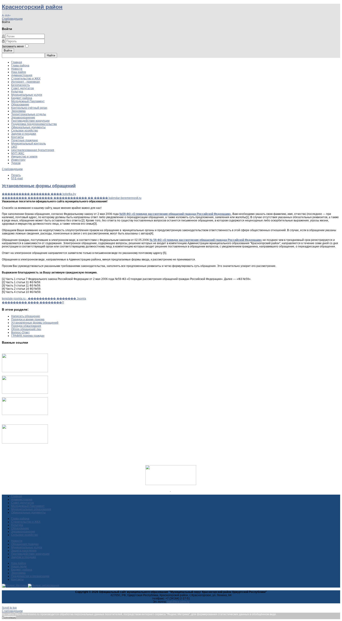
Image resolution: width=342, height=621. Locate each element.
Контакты (17, 137)
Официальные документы (28, 127)
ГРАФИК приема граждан (27, 335)
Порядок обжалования (26, 326)
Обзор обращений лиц (26, 329)
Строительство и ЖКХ (25, 78)
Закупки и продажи (23, 133)
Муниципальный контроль (28, 143)
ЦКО (14, 146)
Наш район (18, 72)
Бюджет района (21, 98)
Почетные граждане (24, 140)
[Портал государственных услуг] (25, 371)
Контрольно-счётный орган (29, 107)
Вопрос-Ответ (20, 332)
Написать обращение (25, 316)
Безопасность (20, 85)
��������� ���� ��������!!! (33, 302)
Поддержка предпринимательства (34, 124)
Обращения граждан (25, 544)
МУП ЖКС (17, 153)
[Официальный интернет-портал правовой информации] (170, 490)
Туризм (15, 163)
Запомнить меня (13, 46)
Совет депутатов (22, 88)
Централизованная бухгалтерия (32, 150)
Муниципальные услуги (26, 94)
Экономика (18, 111)
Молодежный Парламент (28, 101)
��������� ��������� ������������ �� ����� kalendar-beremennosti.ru (71, 198)
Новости (16, 68)
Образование (20, 104)
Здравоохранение (23, 117)
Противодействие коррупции (30, 120)
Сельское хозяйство (24, 130)
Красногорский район (32, 7)
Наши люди (19, 566)
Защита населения (24, 550)
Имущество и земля (24, 156)
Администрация (21, 75)
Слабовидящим (12, 18)
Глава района (20, 65)
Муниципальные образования (31, 509)
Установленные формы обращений (39, 186)
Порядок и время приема (27, 319)
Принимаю (9, 617)
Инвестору (18, 159)
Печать (16, 175)
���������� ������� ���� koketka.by (39, 194)
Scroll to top (9, 607)
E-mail (18, 178)
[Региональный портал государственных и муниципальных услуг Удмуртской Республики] (25, 392)
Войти (8, 50)
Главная (16, 62)
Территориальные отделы (28, 114)
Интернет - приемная (25, 81)
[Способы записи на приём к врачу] (25, 414)
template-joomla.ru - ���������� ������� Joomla (44, 298)
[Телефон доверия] (25, 442)
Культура (17, 91)
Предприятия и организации (30, 576)
